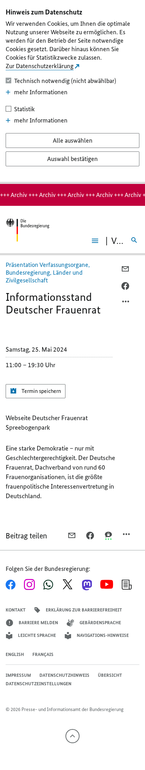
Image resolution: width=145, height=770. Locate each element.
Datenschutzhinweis (64, 675)
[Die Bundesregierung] (27, 230)
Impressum (18, 675)
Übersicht (110, 675)
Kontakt (16, 610)
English (15, 654)
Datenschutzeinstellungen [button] (38, 683)
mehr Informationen (41, 92)
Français (42, 654)
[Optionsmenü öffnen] (126, 303)
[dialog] (72, 92)
